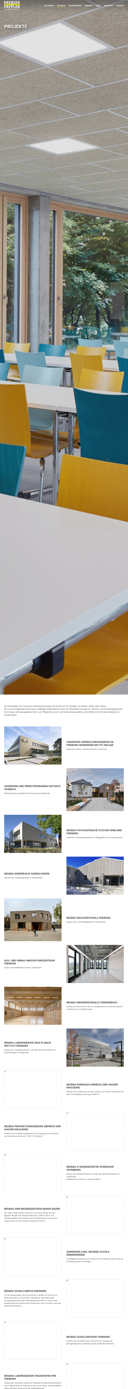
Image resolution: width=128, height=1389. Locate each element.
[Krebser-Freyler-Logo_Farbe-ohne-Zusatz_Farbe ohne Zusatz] (12, 5)
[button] (4, 1385)
